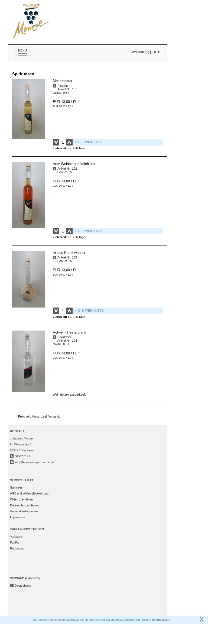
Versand (53, 416)
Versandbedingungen (24, 511)
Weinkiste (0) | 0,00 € (146, 52)
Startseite (16, 487)
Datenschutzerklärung (24, 505)
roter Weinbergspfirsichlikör (74, 164)
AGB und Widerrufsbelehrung (29, 493)
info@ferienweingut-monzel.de (34, 462)
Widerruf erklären (21, 499)
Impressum (17, 517)
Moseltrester (62, 81)
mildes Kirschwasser (69, 253)
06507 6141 (22, 456)
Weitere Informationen (155, 619)
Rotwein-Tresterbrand (69, 332)
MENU (24, 53)
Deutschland (23, 585)
